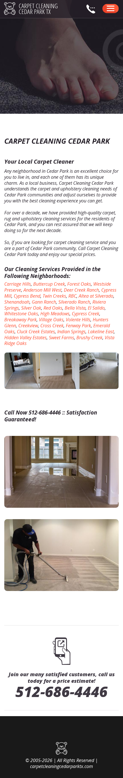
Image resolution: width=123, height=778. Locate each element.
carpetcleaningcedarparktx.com (61, 766)
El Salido (96, 308)
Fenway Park (78, 325)
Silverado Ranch (74, 302)
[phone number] (93, 12)
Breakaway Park (20, 319)
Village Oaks (51, 319)
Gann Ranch (44, 302)
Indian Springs (71, 331)
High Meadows (55, 313)
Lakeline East (101, 331)
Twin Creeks (54, 296)
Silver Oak (31, 308)
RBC (72, 296)
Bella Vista (75, 308)
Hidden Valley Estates (25, 337)
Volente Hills (78, 319)
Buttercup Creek (49, 284)
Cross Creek (52, 325)
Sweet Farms (61, 337)
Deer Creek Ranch (81, 290)
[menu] (110, 8)
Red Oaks (52, 308)
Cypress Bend (27, 296)
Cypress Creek (85, 313)
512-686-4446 (61, 691)
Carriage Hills (17, 284)
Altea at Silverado (96, 296)
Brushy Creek (89, 337)
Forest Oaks (79, 284)
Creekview (28, 325)
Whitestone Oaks (21, 313)
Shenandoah (16, 302)
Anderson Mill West (42, 290)
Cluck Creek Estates (36, 331)
